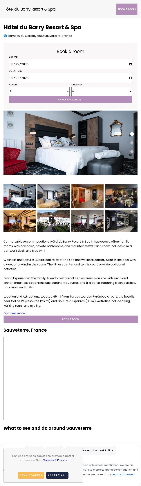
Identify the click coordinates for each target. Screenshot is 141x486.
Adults (13, 84)
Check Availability (70, 99)
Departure (15, 71)
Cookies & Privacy (55, 460)
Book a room (126, 9)
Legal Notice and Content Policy (91, 450)
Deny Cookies (31, 475)
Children (76, 84)
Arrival (13, 57)
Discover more (14, 313)
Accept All (57, 475)
